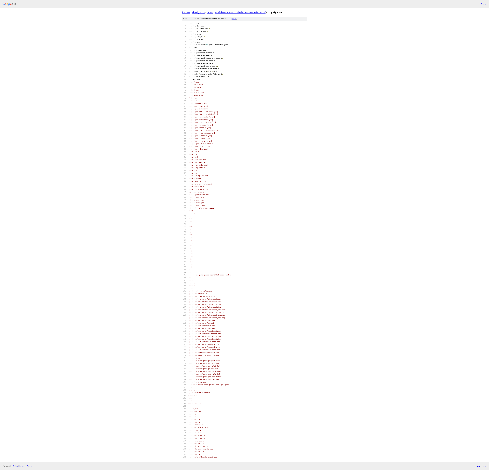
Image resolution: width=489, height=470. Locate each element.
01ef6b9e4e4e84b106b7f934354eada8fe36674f (240, 12)
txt (478, 466)
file (234, 19)
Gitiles (15, 466)
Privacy (22, 466)
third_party (198, 12)
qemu (210, 12)
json (484, 466)
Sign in (483, 4)
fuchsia (186, 12)
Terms (29, 466)
